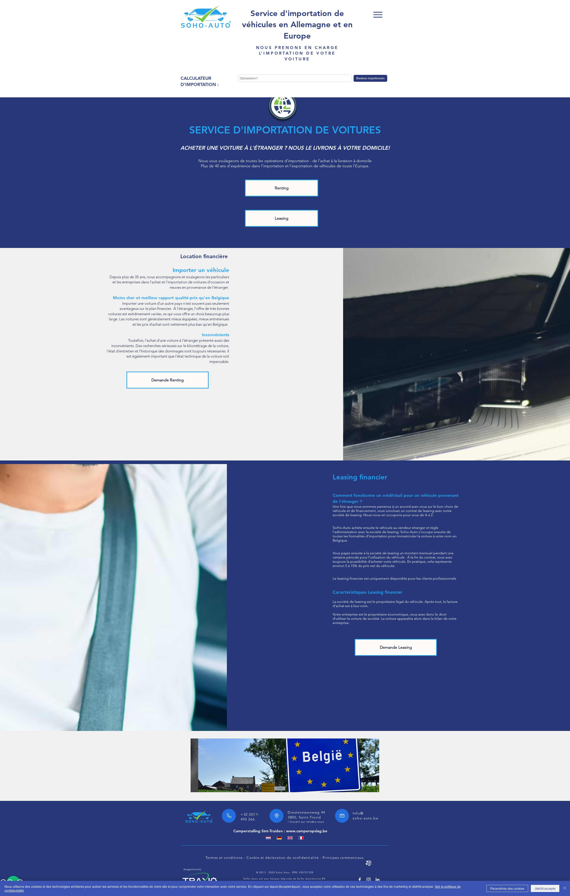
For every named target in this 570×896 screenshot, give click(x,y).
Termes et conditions (224, 857)
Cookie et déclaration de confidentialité (282, 857)
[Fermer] (564, 888)
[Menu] (378, 14)
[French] (300, 838)
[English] (290, 838)
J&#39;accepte (545, 888)
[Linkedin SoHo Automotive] (377, 879)
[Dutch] (268, 838)
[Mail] (342, 816)
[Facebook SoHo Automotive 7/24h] (359, 879)
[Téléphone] (229, 816)
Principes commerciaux (343, 857)
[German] (279, 838)
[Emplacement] (276, 816)
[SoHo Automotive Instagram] (368, 879)
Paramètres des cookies (507, 888)
